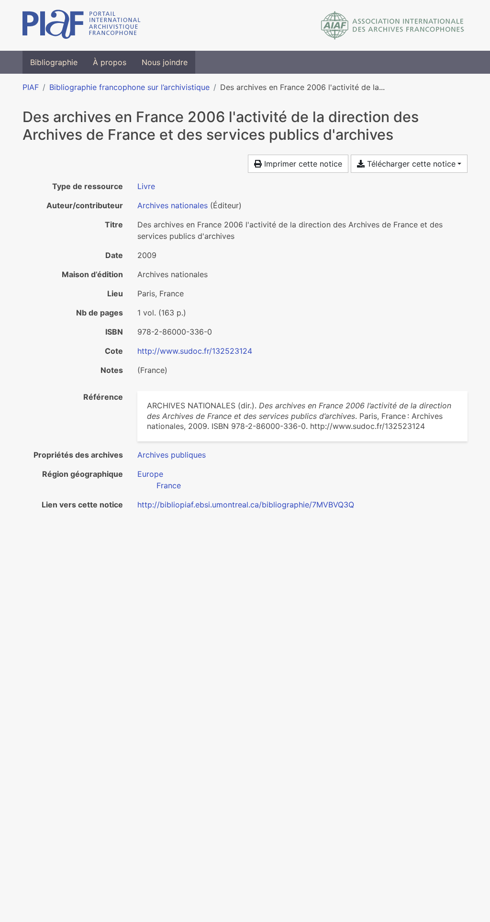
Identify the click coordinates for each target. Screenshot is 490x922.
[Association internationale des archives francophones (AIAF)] (393, 25)
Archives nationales (172, 205)
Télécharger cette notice (410, 164)
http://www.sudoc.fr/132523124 (194, 351)
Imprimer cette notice (302, 164)
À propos (109, 62)
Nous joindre (165, 62)
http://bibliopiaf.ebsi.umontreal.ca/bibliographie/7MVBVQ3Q (245, 504)
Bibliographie (54, 62)
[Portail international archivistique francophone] (81, 25)
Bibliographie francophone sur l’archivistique (129, 87)
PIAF (30, 87)
